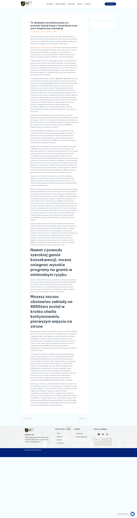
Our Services (49, 4)
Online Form (71, 4)
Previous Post (26, 418)
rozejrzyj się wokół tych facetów (43, 47)
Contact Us (88, 4)
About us (79, 4)
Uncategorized (36, 32)
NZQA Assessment (60, 4)
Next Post (83, 418)
